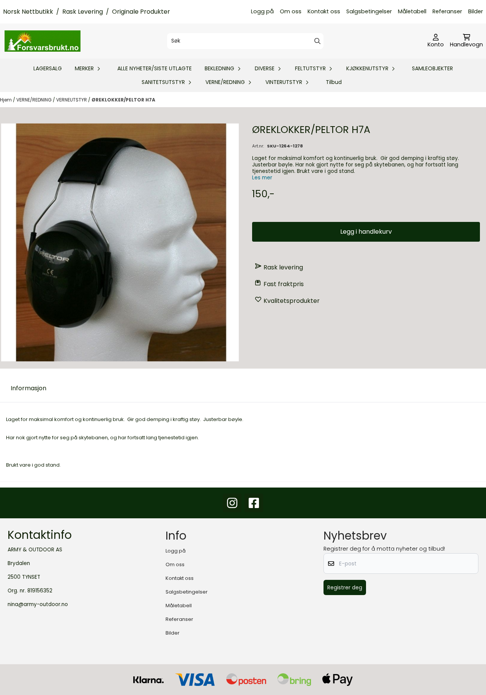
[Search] (317, 41)
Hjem (6, 100)
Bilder (475, 11)
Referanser (447, 11)
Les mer (262, 177)
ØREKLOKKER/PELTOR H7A (123, 100)
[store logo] (42, 41)
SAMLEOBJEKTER (432, 68)
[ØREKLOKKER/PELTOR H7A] (120, 242)
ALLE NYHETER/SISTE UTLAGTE (154, 68)
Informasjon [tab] (28, 388)
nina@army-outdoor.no (38, 604)
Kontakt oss (324, 11)
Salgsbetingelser (369, 11)
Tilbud (334, 82)
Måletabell (412, 11)
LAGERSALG (47, 68)
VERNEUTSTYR (72, 100)
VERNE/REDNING (34, 100)
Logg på (262, 11)
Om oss (290, 11)
